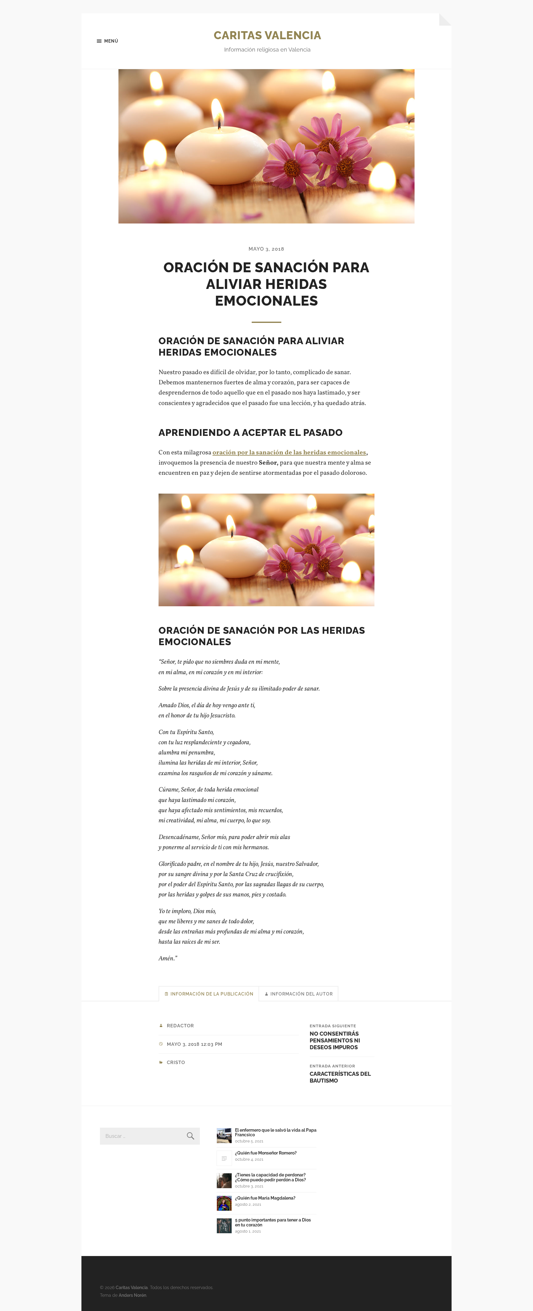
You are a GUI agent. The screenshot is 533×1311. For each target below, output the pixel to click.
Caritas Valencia (267, 35)
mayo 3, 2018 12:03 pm (194, 1044)
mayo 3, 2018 (266, 249)
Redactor (180, 1026)
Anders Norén (132, 1295)
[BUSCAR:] (150, 1136)
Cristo (176, 1062)
